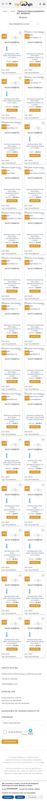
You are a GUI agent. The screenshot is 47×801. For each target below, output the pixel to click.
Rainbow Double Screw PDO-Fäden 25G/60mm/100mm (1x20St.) (35, 192)
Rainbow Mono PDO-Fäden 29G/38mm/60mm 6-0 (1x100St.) (12, 598)
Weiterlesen (12, 65)
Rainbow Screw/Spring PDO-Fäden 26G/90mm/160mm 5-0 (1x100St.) (35, 283)
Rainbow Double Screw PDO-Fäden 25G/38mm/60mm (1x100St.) (12, 237)
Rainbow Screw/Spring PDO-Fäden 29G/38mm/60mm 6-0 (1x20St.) (12, 373)
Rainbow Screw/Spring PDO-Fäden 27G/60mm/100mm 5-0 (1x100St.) (35, 102)
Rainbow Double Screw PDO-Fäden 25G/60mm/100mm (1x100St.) (12, 192)
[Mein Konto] (40, 3)
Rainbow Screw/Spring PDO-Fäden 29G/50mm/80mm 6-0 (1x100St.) (35, 373)
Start (5, 11)
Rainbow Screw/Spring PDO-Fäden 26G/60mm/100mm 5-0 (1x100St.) (12, 283)
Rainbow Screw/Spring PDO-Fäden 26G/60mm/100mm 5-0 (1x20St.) (12, 147)
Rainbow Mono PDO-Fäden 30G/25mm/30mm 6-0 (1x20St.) (12, 56)
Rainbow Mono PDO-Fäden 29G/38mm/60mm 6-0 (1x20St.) (35, 598)
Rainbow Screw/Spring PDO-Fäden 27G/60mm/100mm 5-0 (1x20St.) (35, 57)
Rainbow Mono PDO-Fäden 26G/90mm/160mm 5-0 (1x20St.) (12, 509)
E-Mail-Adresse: (7, 717)
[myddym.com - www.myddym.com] (23, 3)
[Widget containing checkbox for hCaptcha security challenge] (18, 732)
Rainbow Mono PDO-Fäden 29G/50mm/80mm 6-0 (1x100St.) (12, 641)
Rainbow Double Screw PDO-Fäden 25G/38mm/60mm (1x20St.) (35, 237)
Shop (12, 11)
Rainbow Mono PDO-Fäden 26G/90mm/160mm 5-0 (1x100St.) (35, 463)
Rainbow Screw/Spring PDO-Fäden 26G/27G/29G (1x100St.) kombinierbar (35, 417)
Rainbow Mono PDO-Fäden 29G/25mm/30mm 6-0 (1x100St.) (35, 553)
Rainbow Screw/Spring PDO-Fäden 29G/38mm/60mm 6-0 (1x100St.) (35, 328)
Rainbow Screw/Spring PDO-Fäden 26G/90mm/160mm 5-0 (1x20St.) (12, 328)
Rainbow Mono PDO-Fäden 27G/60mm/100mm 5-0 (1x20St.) (12, 554)
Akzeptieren (8, 797)
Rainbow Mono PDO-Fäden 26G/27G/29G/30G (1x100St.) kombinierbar (12, 462)
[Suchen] (6, 4)
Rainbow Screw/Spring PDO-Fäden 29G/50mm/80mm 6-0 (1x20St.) (12, 418)
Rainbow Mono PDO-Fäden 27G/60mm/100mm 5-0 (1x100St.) (35, 509)
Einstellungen (12, 788)
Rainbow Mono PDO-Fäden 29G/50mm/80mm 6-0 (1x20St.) (35, 641)
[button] (3, 3)
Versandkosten (10, 72)
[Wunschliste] (10, 3)
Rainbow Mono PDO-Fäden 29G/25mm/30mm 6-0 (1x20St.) (35, 146)
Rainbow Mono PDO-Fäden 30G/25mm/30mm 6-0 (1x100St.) (12, 101)
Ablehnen (20, 797)
